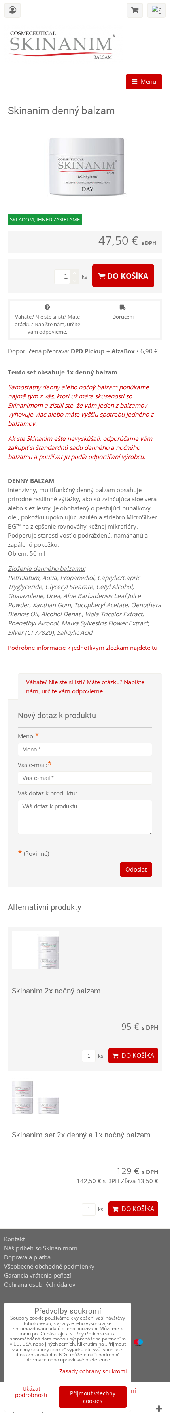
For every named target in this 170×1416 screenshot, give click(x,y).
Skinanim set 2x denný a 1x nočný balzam (81, 1134)
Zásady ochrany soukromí (93, 1371)
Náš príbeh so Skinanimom (40, 1248)
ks (100, 1055)
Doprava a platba (27, 1257)
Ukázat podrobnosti (31, 1392)
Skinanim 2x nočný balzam (56, 990)
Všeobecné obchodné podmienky (49, 1266)
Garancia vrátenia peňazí (37, 1275)
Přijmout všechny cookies (92, 1397)
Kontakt (14, 1239)
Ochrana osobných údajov (40, 1284)
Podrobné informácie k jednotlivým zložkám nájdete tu (82, 648)
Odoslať (136, 869)
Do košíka (126, 275)
